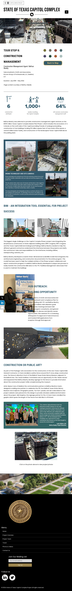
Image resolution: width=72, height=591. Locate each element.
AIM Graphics (21, 395)
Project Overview (8, 535)
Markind (21, 386)
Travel (5, 543)
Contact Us (6, 550)
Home (4, 531)
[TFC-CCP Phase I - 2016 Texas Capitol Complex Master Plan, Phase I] (32, 12)
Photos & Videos (8, 547)
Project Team (7, 539)
